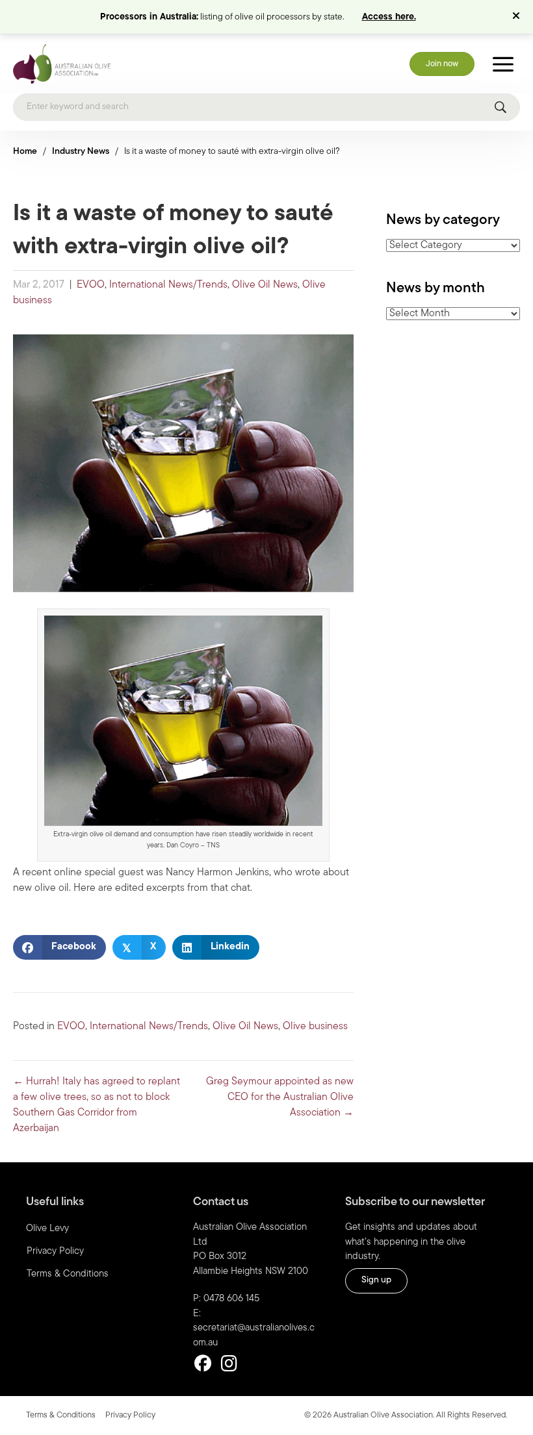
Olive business (315, 1026)
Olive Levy (47, 1229)
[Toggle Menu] (503, 64)
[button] (517, 17)
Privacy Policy (55, 1251)
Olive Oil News (265, 285)
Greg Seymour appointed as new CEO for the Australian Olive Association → (280, 1097)
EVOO (91, 285)
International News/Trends (168, 285)
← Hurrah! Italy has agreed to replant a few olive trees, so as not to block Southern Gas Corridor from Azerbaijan (96, 1105)
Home (25, 151)
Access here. (389, 17)
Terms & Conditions (68, 1274)
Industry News (80, 151)
